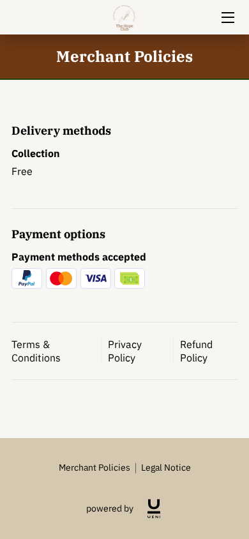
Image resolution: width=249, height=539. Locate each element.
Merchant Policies (94, 467)
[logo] (153, 509)
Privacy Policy (125, 351)
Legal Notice (166, 467)
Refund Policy (196, 351)
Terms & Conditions (36, 351)
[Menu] (227, 17)
